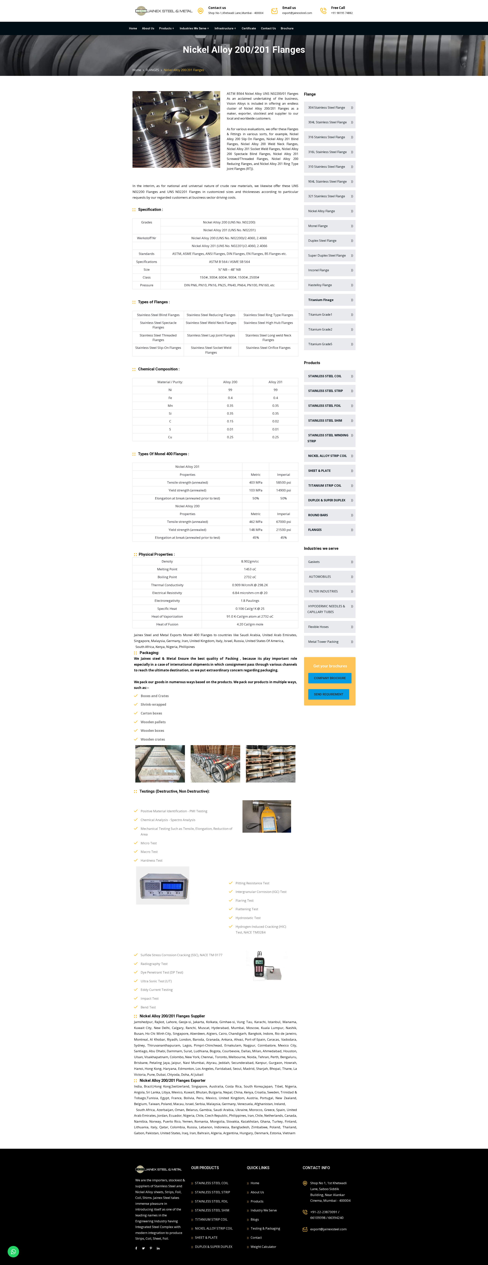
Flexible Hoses (318, 627)
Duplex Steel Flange (321, 240)
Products (165, 28)
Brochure (287, 28)
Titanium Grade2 (319, 329)
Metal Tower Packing (323, 642)
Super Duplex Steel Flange (326, 255)
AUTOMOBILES (319, 577)
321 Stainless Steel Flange (326, 196)
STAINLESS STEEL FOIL (211, 1201)
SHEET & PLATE (206, 1237)
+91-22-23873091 (323, 1212)
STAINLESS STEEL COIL (211, 1183)
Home (133, 28)
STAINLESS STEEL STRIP (212, 1192)
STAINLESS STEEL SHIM (212, 1210)
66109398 (318, 1217)
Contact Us (268, 28)
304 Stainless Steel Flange (326, 107)
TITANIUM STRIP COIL (211, 1219)
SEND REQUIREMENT (329, 694)
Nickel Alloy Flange (321, 211)
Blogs (255, 1219)
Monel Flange (317, 226)
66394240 (336, 1217)
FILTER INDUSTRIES (322, 591)
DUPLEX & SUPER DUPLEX (213, 1247)
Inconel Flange (318, 270)
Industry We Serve (264, 1210)
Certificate (249, 28)
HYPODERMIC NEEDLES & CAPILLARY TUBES (326, 609)
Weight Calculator (263, 1247)
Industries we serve (193, 28)
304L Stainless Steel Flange (327, 122)
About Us (148, 28)
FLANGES (152, 70)
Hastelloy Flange (319, 285)
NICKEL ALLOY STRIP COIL (214, 1228)
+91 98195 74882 (342, 13)
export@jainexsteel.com (297, 13)
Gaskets (313, 562)
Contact (256, 1237)
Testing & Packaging (265, 1228)
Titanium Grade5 (319, 344)
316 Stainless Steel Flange (326, 137)
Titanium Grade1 (319, 314)
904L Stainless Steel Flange (327, 181)
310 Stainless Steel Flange (326, 167)
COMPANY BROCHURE (330, 678)
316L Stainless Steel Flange (327, 152)
